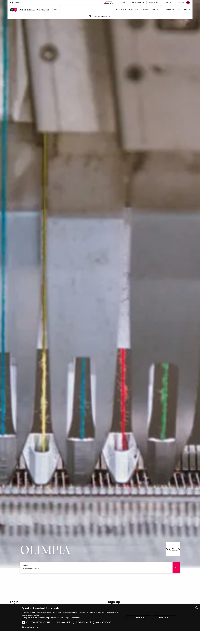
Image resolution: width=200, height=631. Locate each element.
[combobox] (196, 607)
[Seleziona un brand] (55, 9)
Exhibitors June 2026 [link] (127, 9)
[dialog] (100, 617)
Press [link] (187, 9)
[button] (72, 627)
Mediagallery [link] (173, 9)
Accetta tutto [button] (139, 617)
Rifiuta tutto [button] (164, 617)
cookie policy (33, 615)
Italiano (168, 2)
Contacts (153, 2)
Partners (122, 2)
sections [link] (157, 9)
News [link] (145, 9)
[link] (182, 2)
